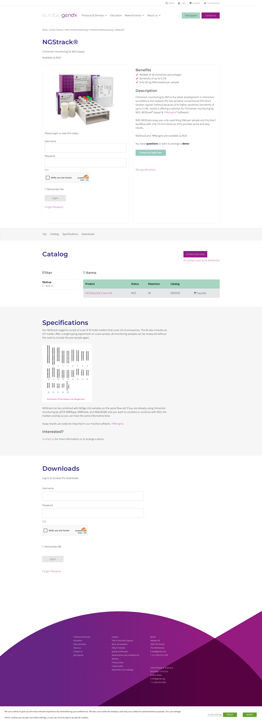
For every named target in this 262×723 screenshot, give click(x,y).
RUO (49, 286)
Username (50, 141)
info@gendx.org (158, 678)
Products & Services (93, 15)
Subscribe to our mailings (122, 669)
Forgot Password (54, 207)
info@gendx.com (159, 651)
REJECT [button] (230, 714)
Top (44, 234)
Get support (191, 15)
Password (50, 156)
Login (183, 3)
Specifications (70, 234)
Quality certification (120, 651)
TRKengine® (170, 112)
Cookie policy (117, 666)
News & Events (133, 15)
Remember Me (55, 189)
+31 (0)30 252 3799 (160, 655)
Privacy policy (117, 662)
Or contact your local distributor (201, 260)
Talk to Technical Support (122, 640)
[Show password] (47, 170)
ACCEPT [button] (250, 714)
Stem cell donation (120, 644)
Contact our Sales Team (151, 152)
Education (116, 15)
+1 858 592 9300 (159, 682)
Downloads (88, 234)
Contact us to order (195, 254)
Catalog (54, 234)
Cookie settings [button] (215, 714)
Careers (115, 637)
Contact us (210, 15)
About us (153, 15)
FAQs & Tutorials (118, 647)
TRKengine (117, 424)
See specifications (146, 170)
